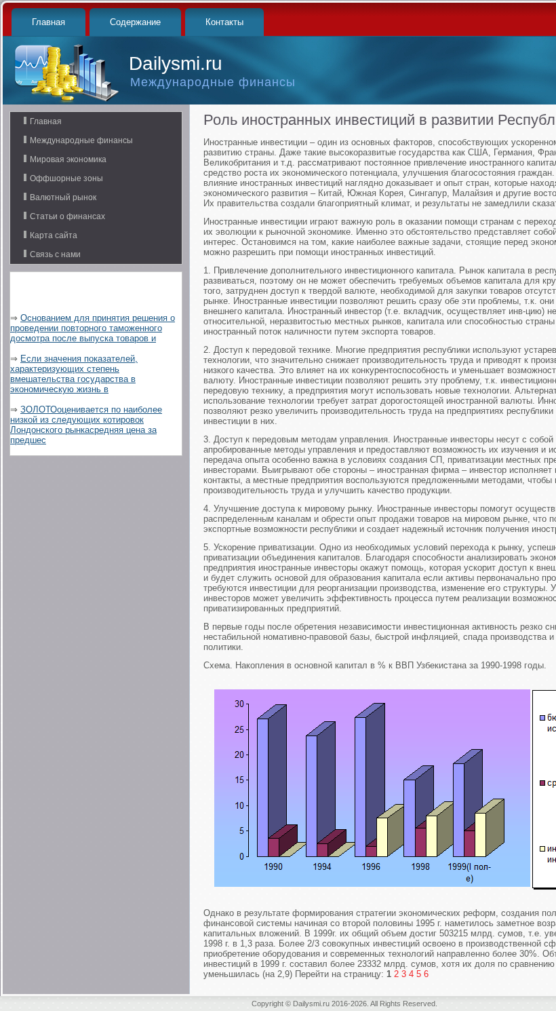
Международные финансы (81, 140)
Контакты (224, 22)
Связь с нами (55, 254)
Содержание (135, 22)
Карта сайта (53, 235)
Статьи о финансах (67, 216)
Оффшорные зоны (66, 178)
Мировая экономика (68, 159)
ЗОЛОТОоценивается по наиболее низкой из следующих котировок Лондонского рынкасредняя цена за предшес (86, 424)
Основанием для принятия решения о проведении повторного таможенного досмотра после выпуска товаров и (92, 328)
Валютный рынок (63, 197)
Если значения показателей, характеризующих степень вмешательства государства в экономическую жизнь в (74, 374)
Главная (48, 22)
